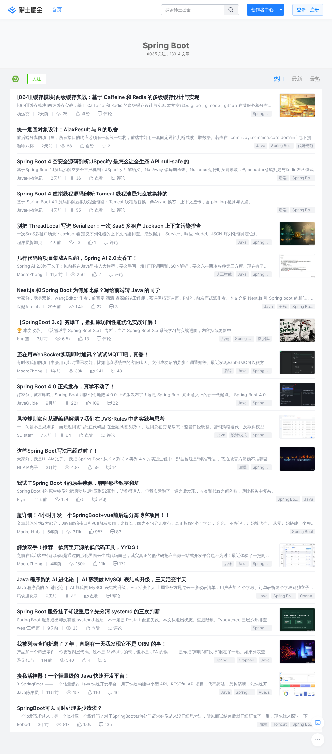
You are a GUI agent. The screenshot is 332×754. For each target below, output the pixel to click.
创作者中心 (262, 9)
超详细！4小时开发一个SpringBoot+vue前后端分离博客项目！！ (93, 515)
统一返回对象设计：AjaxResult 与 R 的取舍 (67, 129)
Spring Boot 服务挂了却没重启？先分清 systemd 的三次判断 (88, 611)
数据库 (264, 338)
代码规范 (305, 145)
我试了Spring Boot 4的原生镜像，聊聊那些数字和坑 (78, 483)
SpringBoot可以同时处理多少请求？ (59, 708)
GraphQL (247, 660)
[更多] (317, 739)
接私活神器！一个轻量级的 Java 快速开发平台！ (73, 675)
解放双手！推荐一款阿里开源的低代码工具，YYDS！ (78, 547)
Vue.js (264, 692)
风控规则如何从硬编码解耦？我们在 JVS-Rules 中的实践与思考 (91, 418)
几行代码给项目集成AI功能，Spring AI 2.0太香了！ (77, 258)
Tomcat (280, 724)
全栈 (283, 306)
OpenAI (306, 595)
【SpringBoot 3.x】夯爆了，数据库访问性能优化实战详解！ (87, 322)
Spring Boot (262, 113)
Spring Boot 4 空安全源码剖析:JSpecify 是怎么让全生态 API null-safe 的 (103, 161)
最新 (297, 79)
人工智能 (224, 274)
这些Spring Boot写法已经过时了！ (57, 450)
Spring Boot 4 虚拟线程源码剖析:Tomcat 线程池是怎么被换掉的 (92, 193)
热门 (279, 79)
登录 (308, 9)
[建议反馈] (317, 722)
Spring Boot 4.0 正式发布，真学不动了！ (66, 386)
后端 (283, 177)
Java (260, 145)
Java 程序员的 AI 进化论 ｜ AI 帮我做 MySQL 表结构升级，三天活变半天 (101, 579)
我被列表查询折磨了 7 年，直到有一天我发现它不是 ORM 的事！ (92, 643)
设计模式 (239, 435)
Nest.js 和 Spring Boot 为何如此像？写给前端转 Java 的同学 (88, 290)
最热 (315, 79)
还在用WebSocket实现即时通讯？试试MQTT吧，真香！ (83, 354)
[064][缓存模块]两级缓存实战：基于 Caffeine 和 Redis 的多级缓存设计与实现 (108, 97)
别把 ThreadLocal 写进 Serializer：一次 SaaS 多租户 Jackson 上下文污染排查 (109, 225)
